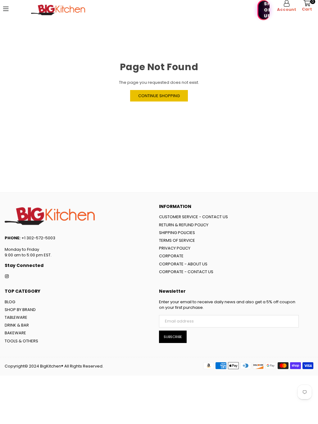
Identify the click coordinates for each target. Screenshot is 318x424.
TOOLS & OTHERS (21, 341)
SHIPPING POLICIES (177, 233)
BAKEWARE (15, 333)
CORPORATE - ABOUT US (183, 264)
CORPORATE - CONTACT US (186, 272)
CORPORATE (171, 256)
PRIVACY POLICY (174, 248)
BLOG (10, 302)
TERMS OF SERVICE (177, 240)
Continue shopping (159, 96)
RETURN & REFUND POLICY (183, 225)
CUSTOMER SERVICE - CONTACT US (193, 217)
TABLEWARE (16, 317)
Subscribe (173, 336)
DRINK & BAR (17, 325)
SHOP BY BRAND (20, 310)
